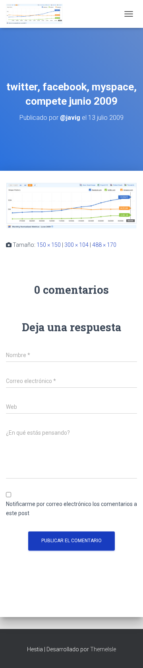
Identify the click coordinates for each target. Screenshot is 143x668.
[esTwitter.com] (37, 14)
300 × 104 (76, 245)
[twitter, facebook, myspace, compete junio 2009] (71, 205)
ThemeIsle (103, 649)
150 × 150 (49, 245)
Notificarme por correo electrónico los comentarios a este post (71, 508)
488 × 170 (104, 245)
